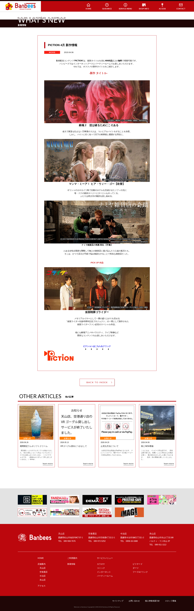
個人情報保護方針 (152, 601)
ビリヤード (138, 564)
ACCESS (162, 9)
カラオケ (101, 564)
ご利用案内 (72, 558)
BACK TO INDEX (97, 382)
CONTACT (180, 9)
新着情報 (71, 564)
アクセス (42, 586)
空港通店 (44, 572)
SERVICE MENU (125, 9)
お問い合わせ (134, 601)
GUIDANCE (107, 9)
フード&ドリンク (140, 572)
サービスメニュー (105, 558)
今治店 (43, 576)
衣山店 (43, 580)
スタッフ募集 (170, 601)
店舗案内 (42, 564)
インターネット (104, 572)
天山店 (43, 568)
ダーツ (136, 568)
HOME (88, 9)
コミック (101, 568)
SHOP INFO (144, 9)
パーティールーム (105, 576)
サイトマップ (117, 601)
